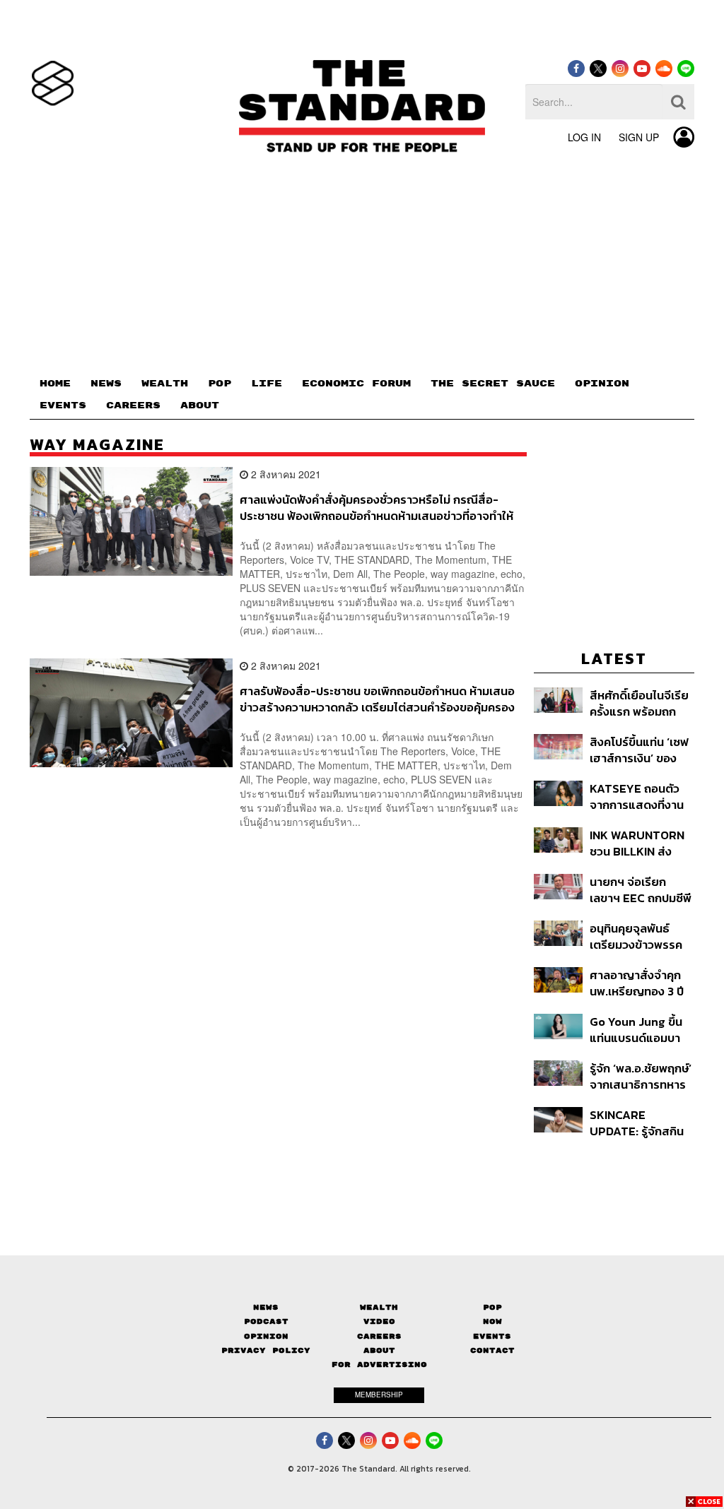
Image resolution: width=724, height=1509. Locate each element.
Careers (379, 1336)
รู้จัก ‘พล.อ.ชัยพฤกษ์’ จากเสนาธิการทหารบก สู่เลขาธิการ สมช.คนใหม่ (640, 1076)
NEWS (106, 384)
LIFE (266, 384)
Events (492, 1336)
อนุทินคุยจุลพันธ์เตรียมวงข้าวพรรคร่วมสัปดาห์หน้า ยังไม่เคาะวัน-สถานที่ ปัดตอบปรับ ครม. (641, 936)
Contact (492, 1350)
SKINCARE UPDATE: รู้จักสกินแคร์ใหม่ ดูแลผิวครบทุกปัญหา (639, 1123)
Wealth (379, 1307)
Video (379, 1321)
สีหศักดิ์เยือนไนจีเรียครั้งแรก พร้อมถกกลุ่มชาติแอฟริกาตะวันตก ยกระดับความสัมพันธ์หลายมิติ (639, 703)
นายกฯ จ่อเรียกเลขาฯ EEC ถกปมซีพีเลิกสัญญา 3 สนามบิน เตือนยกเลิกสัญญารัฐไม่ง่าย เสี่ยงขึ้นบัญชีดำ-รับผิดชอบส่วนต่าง (640, 890)
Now (492, 1321)
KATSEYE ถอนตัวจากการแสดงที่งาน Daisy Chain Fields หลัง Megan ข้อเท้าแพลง (640, 796)
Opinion (266, 1336)
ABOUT (199, 405)
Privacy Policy (265, 1350)
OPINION (602, 384)
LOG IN (584, 137)
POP (219, 384)
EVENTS (63, 405)
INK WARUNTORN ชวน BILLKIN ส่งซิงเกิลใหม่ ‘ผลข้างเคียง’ (637, 843)
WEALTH (164, 384)
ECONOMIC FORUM (356, 384)
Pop (492, 1307)
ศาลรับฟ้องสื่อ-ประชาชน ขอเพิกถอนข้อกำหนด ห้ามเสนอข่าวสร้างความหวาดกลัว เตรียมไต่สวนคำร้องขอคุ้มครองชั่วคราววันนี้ (377, 699)
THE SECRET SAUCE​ (493, 384)
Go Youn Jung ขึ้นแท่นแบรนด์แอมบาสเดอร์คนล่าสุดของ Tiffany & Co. (637, 1030)
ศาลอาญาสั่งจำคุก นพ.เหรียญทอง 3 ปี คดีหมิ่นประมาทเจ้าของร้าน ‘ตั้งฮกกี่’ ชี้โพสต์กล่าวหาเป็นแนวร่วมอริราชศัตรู (640, 983)
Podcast (266, 1321)
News (266, 1307)
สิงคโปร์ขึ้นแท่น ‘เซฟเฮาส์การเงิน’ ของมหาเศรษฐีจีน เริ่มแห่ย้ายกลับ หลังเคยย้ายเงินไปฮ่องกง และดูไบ (640, 750)
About (379, 1350)
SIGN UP (639, 137)
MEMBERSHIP (379, 1394)
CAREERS (133, 405)
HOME (55, 384)
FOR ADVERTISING (379, 1364)
